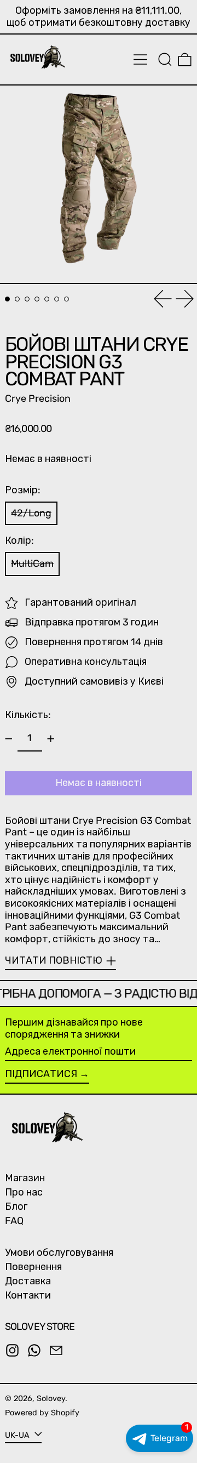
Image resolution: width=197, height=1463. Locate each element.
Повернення (33, 1267)
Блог (16, 1206)
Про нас (24, 1192)
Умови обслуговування (59, 1252)
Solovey (51, 1398)
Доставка (28, 1281)
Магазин (25, 1178)
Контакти (28, 1295)
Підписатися (41, 1074)
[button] (165, 59)
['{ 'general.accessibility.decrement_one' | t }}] (9, 739)
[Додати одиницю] (51, 739)
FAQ (14, 1221)
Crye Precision (38, 398)
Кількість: (28, 715)
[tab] (7, 299)
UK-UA (18, 1435)
